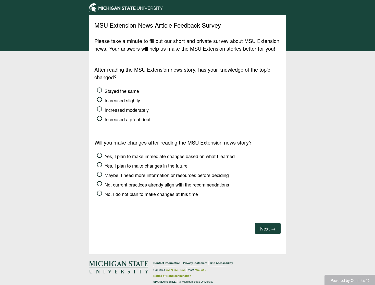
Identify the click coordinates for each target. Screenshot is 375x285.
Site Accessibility (221, 263)
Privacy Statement (195, 263)
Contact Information (167, 263)
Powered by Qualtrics (348, 280)
